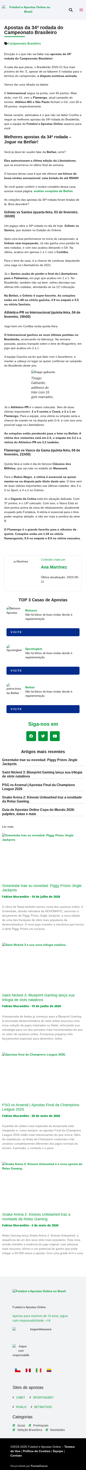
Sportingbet (33, 649)
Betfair (30, 687)
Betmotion (43, 1407)
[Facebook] (31, 736)
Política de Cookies (37, 1451)
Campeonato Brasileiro (24, 43)
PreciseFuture (39, 1466)
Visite (16, 632)
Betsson (31, 610)
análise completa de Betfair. (53, 191)
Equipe (58, 1451)
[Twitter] (43, 736)
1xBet (20, 1397)
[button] (70, 10)
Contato (16, 1455)
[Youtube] (55, 736)
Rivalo (21, 1407)
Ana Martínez (54, 567)
